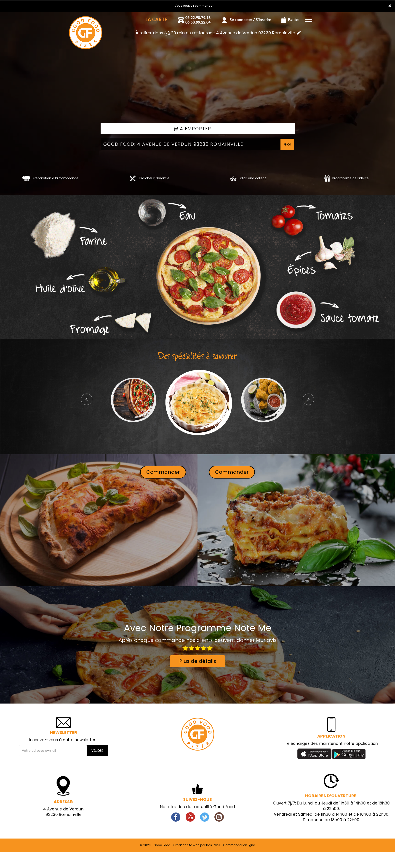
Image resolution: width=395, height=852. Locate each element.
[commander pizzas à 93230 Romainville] (85, 18)
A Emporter (194, 128)
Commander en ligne (239, 845)
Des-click (213, 845)
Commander (163, 472)
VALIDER (97, 750)
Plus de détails (197, 661)
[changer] (298, 33)
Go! (288, 144)
